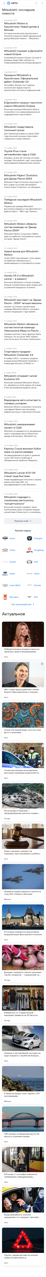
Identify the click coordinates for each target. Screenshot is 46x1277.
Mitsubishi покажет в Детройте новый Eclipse (23, 53)
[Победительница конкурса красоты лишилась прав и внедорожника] (23, 641)
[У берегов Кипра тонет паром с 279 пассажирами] (23, 1085)
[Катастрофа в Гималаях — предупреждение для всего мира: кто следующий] (23, 802)
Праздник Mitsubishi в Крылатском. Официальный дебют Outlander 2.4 (21, 78)
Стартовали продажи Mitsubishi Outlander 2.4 (18, 353)
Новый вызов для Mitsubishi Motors (21, 253)
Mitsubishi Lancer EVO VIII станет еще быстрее (19, 475)
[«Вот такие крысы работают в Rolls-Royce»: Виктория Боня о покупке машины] (23, 681)
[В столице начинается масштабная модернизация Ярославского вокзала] (23, 923)
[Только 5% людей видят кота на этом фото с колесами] (23, 721)
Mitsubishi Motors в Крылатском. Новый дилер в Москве (21, 26)
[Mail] (8, 3)
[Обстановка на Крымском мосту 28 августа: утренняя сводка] (23, 1125)
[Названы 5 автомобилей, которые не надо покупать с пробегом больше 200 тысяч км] (23, 1045)
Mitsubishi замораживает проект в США (19, 426)
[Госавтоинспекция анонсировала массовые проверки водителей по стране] (23, 762)
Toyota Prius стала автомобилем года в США (20, 153)
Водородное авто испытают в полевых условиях (22, 402)
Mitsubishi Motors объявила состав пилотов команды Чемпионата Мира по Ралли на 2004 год (23, 327)
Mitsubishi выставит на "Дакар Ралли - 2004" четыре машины (23, 302)
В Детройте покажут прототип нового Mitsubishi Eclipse (23, 104)
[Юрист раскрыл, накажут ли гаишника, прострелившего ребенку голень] (23, 843)
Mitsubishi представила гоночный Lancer (18, 129)
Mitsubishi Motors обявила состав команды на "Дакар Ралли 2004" (20, 227)
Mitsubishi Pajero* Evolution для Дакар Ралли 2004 (20, 177)
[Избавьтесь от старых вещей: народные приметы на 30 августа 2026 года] (23, 1004)
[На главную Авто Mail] (14, 3)
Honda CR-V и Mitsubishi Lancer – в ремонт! (19, 277)
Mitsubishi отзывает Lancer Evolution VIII (20, 378)
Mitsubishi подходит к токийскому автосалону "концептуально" (19, 500)
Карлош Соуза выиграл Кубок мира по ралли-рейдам (22, 450)
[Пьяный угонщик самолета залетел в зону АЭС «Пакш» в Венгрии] (23, 883)
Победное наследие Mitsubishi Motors (23, 201)
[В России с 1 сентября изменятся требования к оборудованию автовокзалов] (23, 1166)
